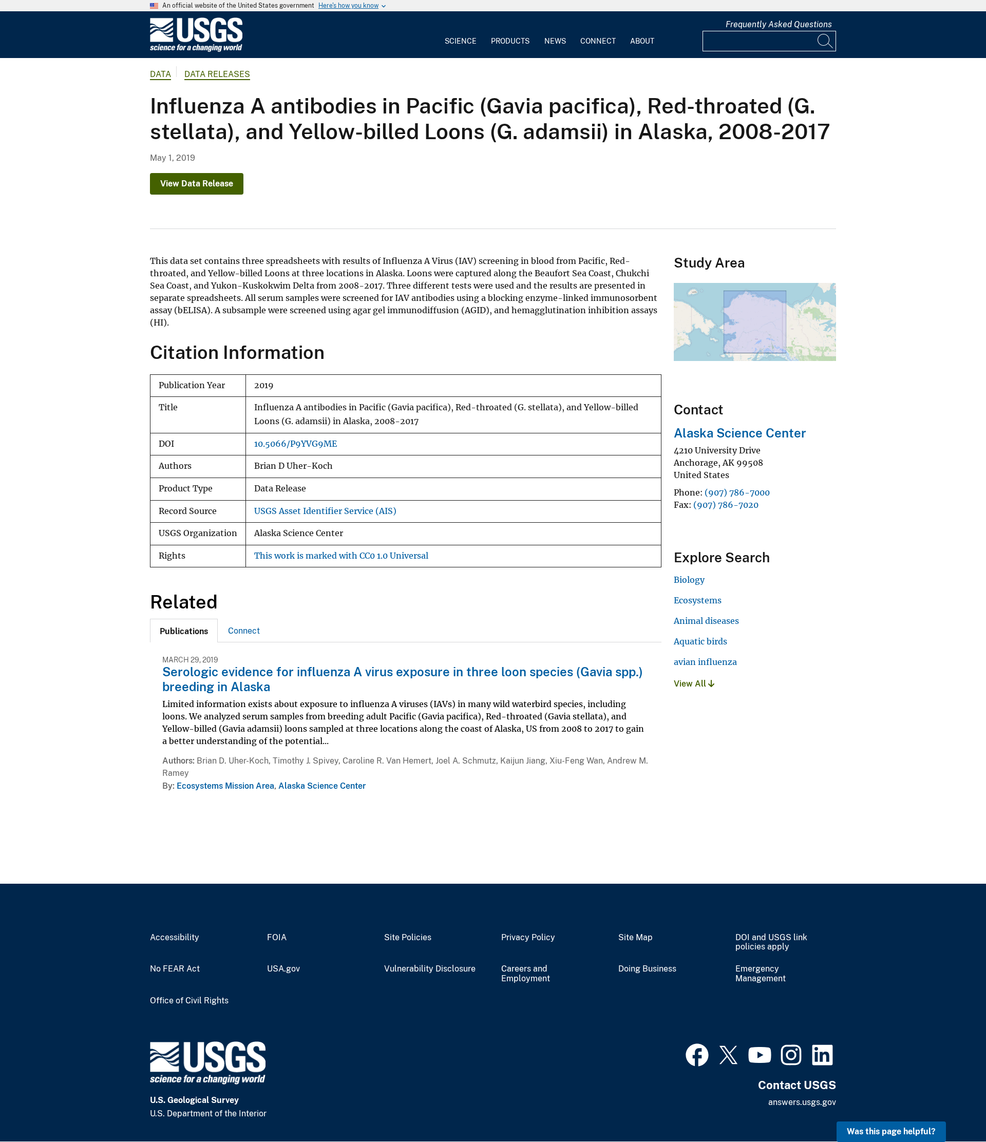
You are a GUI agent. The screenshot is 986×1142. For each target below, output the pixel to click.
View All (691, 684)
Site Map (635, 937)
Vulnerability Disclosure (430, 969)
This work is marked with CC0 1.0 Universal (341, 556)
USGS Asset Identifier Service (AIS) (325, 511)
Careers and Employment (525, 973)
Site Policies (407, 937)
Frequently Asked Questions (779, 24)
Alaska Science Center (322, 786)
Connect (598, 41)
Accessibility (174, 937)
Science (461, 41)
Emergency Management (760, 973)
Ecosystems (698, 600)
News (555, 41)
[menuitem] (461, 34)
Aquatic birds (700, 641)
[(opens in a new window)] (697, 1053)
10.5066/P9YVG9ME (295, 444)
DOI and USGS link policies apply (771, 942)
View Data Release (196, 183)
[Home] (196, 49)
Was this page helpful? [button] (891, 1131)
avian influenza (705, 662)
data (160, 74)
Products (510, 41)
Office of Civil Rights (189, 1000)
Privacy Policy (528, 937)
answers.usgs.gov (802, 1102)
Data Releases (217, 74)
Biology (689, 580)
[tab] (184, 630)
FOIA (277, 937)
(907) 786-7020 (726, 505)
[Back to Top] (948, 1104)
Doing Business (647, 969)
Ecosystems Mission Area (225, 786)
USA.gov (283, 969)
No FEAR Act (175, 969)
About (642, 41)
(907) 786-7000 (737, 492)
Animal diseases (706, 621)
